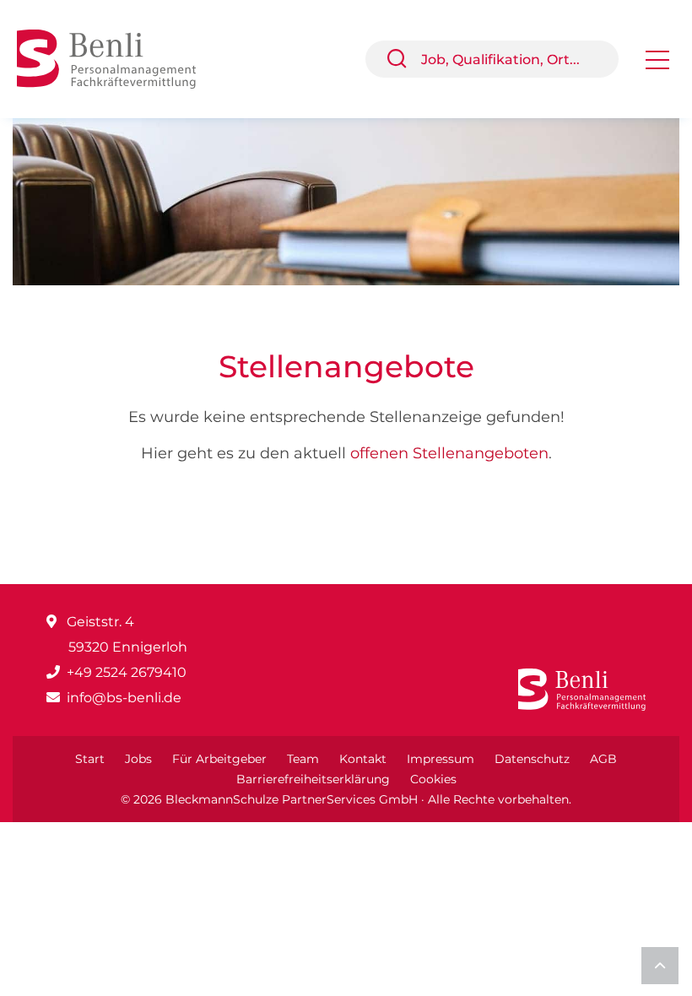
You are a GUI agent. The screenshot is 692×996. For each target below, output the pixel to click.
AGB (603, 758)
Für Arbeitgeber (219, 758)
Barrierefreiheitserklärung (313, 779)
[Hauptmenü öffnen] (657, 65)
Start (90, 758)
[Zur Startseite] (119, 58)
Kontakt (363, 758)
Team (303, 758)
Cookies (433, 779)
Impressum (440, 758)
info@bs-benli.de (124, 698)
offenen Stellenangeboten (449, 453)
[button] (403, 59)
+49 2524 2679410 (127, 672)
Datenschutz (532, 758)
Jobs (138, 758)
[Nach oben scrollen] (659, 965)
